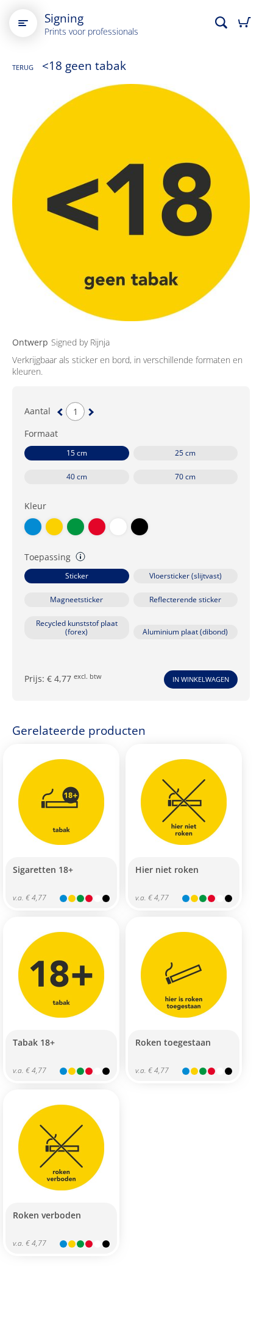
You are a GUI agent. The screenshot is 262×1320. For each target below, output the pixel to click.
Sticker (76, 576)
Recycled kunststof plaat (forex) (77, 627)
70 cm (185, 476)
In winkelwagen (200, 679)
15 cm (76, 453)
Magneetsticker (76, 599)
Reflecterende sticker (185, 599)
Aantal (37, 411)
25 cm (185, 453)
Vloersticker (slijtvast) (185, 576)
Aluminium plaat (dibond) (185, 632)
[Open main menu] (23, 23)
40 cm (76, 476)
